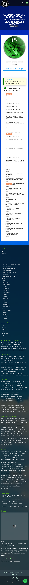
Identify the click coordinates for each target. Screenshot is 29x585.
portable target (18, 400)
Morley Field (11, 477)
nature (25, 431)
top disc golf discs (16, 481)
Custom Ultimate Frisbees (9, 257)
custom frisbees (19, 459)
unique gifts (17, 485)
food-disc (22, 424)
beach (3, 420)
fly (13, 424)
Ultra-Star (21, 409)
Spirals (3, 350)
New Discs (3, 479)
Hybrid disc (16, 394)
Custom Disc (22, 453)
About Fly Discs (7, 310)
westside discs (5, 488)
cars (12, 342)
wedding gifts (4, 487)
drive (14, 470)
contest (11, 453)
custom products (20, 461)
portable (10, 400)
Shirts (2, 375)
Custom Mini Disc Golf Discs (10, 259)
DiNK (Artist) (4, 344)
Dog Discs (17, 364)
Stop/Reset (14, 64)
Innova (5, 302)
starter (17, 405)
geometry (4, 427)
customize (11, 461)
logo (24, 429)
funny (9, 426)
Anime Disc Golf (7, 275)
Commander (4, 385)
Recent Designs (7, 267)
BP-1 (6, 383)
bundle (13, 383)
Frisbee (3, 474)
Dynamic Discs (6, 288)
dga (26, 466)
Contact (5, 318)
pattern (9, 435)
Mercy (15, 398)
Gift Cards (5, 286)
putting (16, 479)
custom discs (4, 457)
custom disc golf (5, 455)
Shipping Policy (19, 572)
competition (4, 453)
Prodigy (5, 294)
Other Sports (14, 348)
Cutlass (16, 387)
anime (12, 418)
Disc (2, 468)
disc (22, 422)
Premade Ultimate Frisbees (7, 373)
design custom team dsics (7, 466)
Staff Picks (8, 350)
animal (12, 26)
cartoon (23, 420)
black (23, 381)
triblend (15, 409)
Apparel (5, 280)
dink (18, 422)
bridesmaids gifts (23, 451)
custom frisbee (13, 457)
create (4, 253)
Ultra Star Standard (6, 411)
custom (16, 453)
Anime (7, 342)
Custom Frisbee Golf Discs (7, 459)
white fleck (20, 411)
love (3, 431)
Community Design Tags (9, 268)
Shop (3, 278)
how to (20, 475)
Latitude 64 (6, 290)
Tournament (11, 407)
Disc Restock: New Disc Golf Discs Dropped (14, 506)
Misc (2, 371)
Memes (17, 346)
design (19, 464)
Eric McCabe (12, 389)
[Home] (2, 251)
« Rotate (9, 62)
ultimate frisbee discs (16, 483)
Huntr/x (16, 427)
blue (2, 383)
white (14, 411)
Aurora (3, 381)
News (4, 314)
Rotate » (14, 62)
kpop (3, 429)
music (21, 346)
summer (22, 479)
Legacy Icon (4, 398)
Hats (9, 367)
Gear (26, 366)
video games (21, 350)
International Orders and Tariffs (12, 503)
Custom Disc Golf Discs (9, 255)
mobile (20, 398)
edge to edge (4, 389)
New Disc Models (19, 477)
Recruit (24, 404)
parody (3, 435)
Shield (8, 405)
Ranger (19, 404)
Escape (18, 389)
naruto (19, 431)
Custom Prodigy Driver (7, 387)
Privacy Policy (13, 574)
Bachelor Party (17, 356)
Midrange (11, 369)
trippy (14, 442)
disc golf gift (4, 470)
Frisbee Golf (9, 474)
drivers (23, 470)
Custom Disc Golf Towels (9, 261)
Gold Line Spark (5, 394)
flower (8, 424)
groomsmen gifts (13, 475)
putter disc (13, 404)
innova (25, 475)
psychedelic (5, 437)
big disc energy (16, 381)
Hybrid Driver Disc (5, 396)
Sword (22, 405)
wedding (20, 442)
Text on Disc (4, 481)
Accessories (6, 282)
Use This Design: (10, 80)
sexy (13, 438)
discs (10, 470)
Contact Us (17, 561)
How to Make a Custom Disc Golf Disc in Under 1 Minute (13, 496)
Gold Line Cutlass (5, 393)
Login (3, 325)
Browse (4, 263)
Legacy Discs (6, 292)
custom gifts (4, 461)
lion (20, 429)
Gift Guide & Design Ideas (9, 273)
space (26, 438)
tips (9, 481)
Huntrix (22, 427)
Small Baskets (9, 375)
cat (3, 422)
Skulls (20, 348)
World (25, 411)
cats (21, 342)
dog (26, 422)
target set (3, 407)
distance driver (23, 387)
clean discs (19, 383)
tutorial (24, 481)
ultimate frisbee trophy (7, 485)
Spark (12, 405)
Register (4, 327)
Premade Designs (12, 371)
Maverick (10, 398)
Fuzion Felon (13, 391)
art (16, 418)
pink (14, 435)
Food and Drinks (12, 344)
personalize (10, 479)
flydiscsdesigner (19, 472)
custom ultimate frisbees (7, 545)
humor (10, 427)
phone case (4, 400)
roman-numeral (6, 438)
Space (24, 348)
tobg (10, 442)
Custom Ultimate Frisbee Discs (8, 464)
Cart (3, 335)
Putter (22, 373)
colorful (8, 422)
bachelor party (14, 451)
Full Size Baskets (19, 366)
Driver (23, 364)
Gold (19, 391)
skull (21, 438)
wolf (26, 442)
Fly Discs (5, 296)
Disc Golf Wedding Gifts (9, 276)
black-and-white (11, 420)
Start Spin (20, 62)
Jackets (18, 367)
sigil (17, 438)
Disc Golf (6, 468)
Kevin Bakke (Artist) (6, 346)
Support (4, 329)
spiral (10, 440)
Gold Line (24, 391)
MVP (6, 371)
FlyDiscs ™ (18, 581)
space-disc (4, 440)
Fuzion (7, 391)
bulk (9, 383)
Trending (14, 350)
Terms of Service (8, 572)
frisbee (3, 391)
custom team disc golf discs (8, 462)
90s (2, 418)
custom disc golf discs (18, 543)
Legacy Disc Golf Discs (17, 396)
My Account (5, 333)
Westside (25, 375)
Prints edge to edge (6, 402)
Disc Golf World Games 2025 (10, 501)
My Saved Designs (7, 270)
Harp (11, 394)
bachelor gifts (5, 451)
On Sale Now (6, 284)
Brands (8, 358)
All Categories (7, 306)
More (3, 308)
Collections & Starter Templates (11, 265)
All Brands (6, 304)
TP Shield (3, 409)
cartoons (16, 342)
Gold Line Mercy (15, 393)
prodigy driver (16, 402)
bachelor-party (23, 418)
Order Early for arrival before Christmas (14, 499)
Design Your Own (19, 362)
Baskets (3, 358)
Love (13, 346)
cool (13, 422)
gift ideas (15, 474)
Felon (22, 389)
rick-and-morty (23, 437)
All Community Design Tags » (8, 444)
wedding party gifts (15, 487)
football (4, 426)
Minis (23, 369)
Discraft (12, 364)
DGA (4, 300)
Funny (19, 344)
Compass (11, 385)
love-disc (8, 431)
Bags (24, 356)
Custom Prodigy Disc (19, 385)
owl (17, 26)
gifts (20, 474)
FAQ (3, 331)
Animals (3, 342)
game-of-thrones (17, 426)
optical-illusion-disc (17, 433)
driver (3, 424)
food (17, 424)
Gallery (5, 316)
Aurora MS (8, 381)
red (17, 437)
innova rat (4, 477)
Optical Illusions (5, 348)
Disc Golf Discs (5, 364)
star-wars (4, 442)
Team (4, 312)
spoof (15, 440)
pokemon (19, 435)
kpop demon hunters (11, 429)
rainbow (12, 437)
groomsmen (4, 475)
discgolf (12, 468)
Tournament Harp (19, 407)
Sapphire (3, 405)
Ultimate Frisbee (18, 375)
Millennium (6, 298)
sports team (22, 440)
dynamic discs (4, 472)
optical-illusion (6, 433)
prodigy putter (5, 404)
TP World (9, 409)
